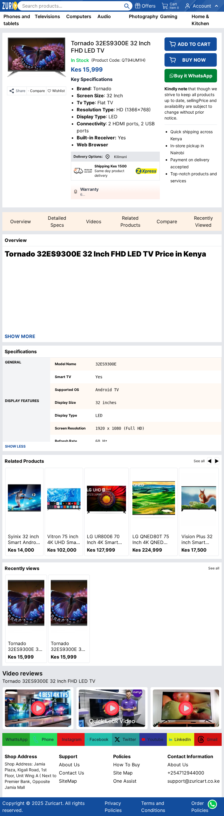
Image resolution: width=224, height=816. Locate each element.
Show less (15, 446)
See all (199, 461)
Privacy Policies (113, 806)
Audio (104, 16)
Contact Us (71, 773)
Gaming (168, 16)
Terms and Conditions (153, 806)
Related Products (130, 221)
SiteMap (68, 781)
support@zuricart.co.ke (193, 781)
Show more (20, 336)
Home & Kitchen (200, 19)
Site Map (123, 773)
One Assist (124, 781)
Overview (20, 221)
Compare (167, 221)
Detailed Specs (57, 221)
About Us (69, 765)
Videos (93, 221)
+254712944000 (185, 773)
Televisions (47, 16)
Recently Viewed (203, 221)
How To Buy (126, 765)
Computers (78, 16)
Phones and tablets (17, 19)
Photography (143, 16)
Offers (148, 6)
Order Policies (199, 806)
